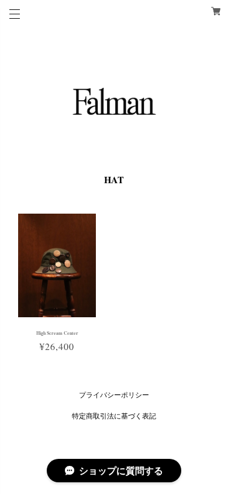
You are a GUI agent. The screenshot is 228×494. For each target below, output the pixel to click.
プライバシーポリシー (114, 394)
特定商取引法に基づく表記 (114, 415)
